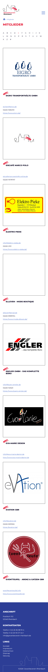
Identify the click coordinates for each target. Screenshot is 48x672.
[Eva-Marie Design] (24, 416)
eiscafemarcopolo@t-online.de (15, 176)
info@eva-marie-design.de (13, 454)
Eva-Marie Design (15, 443)
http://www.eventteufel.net (14, 594)
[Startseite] (11, 6)
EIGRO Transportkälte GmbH (22, 96)
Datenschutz (8, 651)
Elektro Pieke (13, 232)
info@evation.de (9, 521)
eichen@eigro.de (10, 107)
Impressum (7, 648)
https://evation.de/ (10, 527)
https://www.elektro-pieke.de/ (15, 249)
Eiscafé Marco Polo (17, 165)
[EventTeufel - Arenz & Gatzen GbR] (24, 553)
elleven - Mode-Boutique (20, 302)
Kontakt (6, 646)
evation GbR (12, 510)
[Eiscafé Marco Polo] (24, 138)
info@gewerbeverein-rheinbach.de (17, 636)
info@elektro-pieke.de (12, 243)
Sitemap (6, 653)
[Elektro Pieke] (24, 205)
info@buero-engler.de (12, 385)
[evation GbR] (24, 483)
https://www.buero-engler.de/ (15, 391)
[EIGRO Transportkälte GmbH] (24, 69)
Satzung (6, 656)
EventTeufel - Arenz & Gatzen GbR (25, 579)
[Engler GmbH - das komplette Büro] (24, 344)
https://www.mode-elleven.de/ (15, 319)
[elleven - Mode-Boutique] (24, 275)
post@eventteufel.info (12, 591)
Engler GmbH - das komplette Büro (22, 372)
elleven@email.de (10, 313)
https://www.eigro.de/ (12, 113)
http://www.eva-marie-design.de (16, 457)
